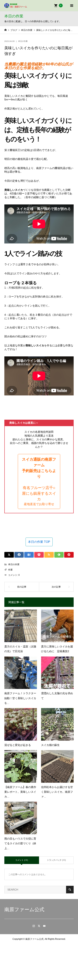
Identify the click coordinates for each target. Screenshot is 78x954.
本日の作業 (23, 41)
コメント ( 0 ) (21, 860)
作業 (10, 569)
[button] (39, 481)
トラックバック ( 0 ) (56, 860)
